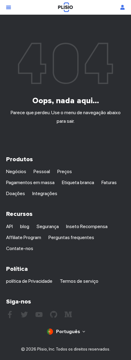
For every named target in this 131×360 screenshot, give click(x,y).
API (9, 226)
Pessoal (42, 171)
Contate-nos (19, 248)
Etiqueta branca (78, 182)
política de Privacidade (29, 281)
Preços (64, 171)
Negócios (16, 171)
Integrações (44, 193)
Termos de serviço (79, 281)
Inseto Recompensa (87, 226)
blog (24, 226)
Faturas (109, 182)
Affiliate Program (23, 237)
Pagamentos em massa (30, 182)
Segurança (48, 226)
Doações (15, 193)
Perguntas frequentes (71, 237)
